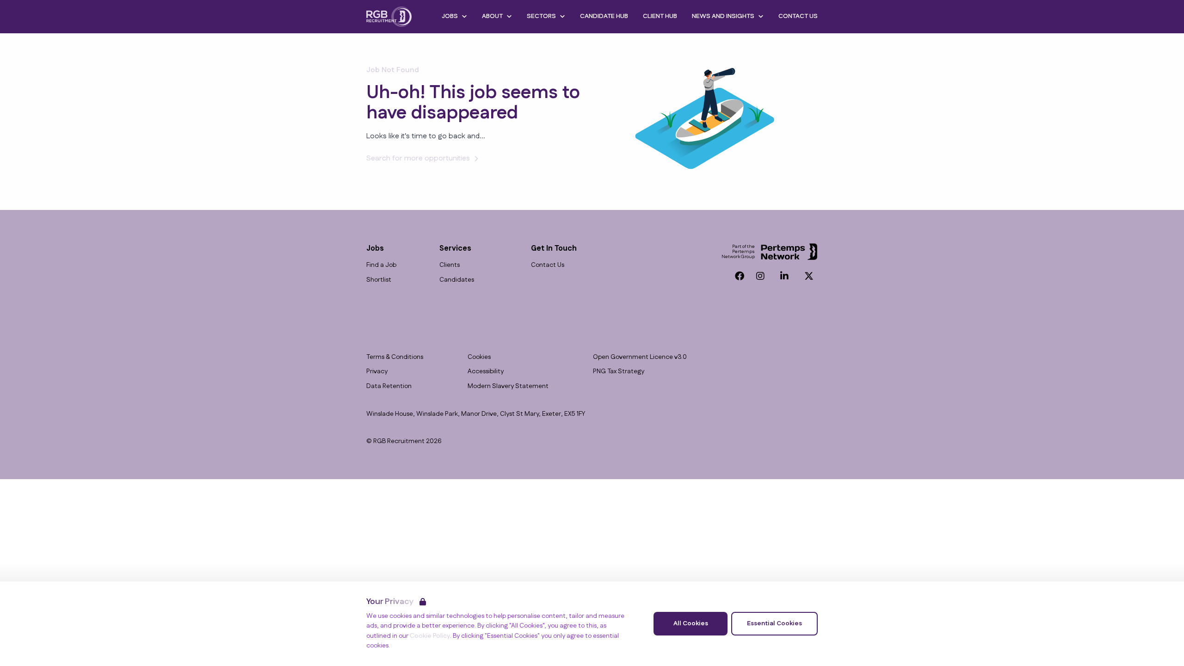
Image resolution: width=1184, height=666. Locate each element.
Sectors (541, 16)
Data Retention (389, 386)
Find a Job (381, 265)
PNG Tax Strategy (618, 371)
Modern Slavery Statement (508, 386)
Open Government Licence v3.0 (640, 357)
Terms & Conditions (394, 357)
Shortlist (378, 280)
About (492, 16)
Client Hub (660, 16)
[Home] (389, 16)
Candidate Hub (604, 16)
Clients (449, 265)
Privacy (377, 371)
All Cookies (690, 623)
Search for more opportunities (418, 158)
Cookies (479, 357)
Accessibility (486, 371)
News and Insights (723, 16)
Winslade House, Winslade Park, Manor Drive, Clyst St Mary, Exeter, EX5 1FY (475, 414)
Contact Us (798, 16)
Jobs (450, 16)
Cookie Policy (430, 636)
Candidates (456, 280)
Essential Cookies (774, 623)
